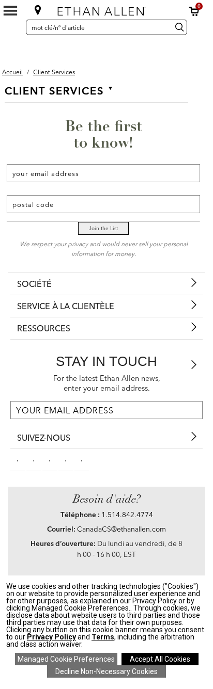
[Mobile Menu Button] (10, 11)
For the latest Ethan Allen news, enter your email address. (106, 383)
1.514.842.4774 (127, 514)
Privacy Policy (51, 637)
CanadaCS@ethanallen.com (121, 529)
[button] (194, 11)
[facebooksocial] (17, 460)
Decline (106, 671)
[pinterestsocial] (33, 460)
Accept (160, 659)
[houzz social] (81, 460)
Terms (103, 637)
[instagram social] (65, 460)
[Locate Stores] (38, 9)
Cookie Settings (66, 659)
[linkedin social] (49, 460)
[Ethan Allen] (106, 9)
